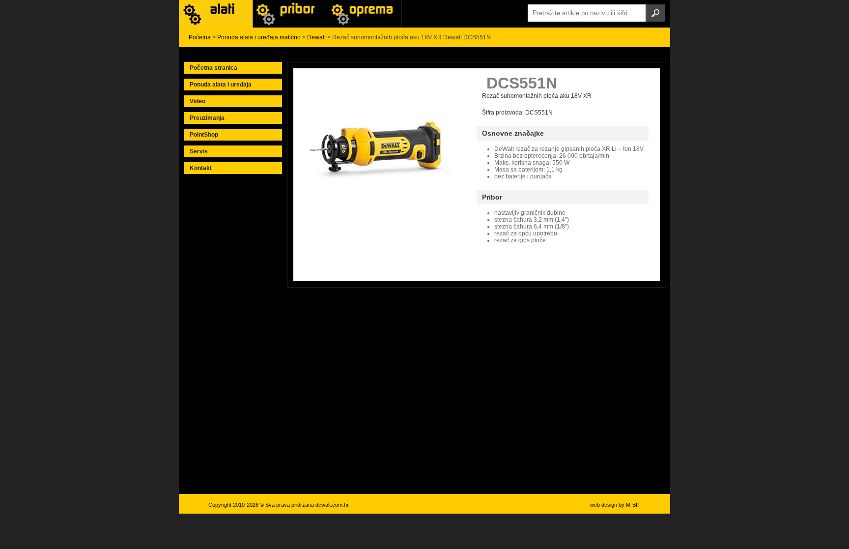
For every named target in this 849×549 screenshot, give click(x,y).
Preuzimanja (207, 118)
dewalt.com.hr (332, 505)
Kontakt (201, 168)
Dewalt (316, 37)
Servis (199, 151)
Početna (200, 37)
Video (197, 101)
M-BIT (633, 505)
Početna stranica (213, 67)
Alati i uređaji (216, 14)
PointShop (204, 134)
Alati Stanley (364, 14)
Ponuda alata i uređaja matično (259, 37)
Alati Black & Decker (290, 14)
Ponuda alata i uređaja (221, 84)
